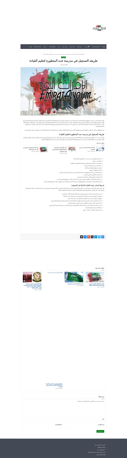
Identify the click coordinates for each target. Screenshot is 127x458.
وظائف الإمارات (52, 46)
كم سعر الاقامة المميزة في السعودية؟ (75, 283)
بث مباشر (45, 46)
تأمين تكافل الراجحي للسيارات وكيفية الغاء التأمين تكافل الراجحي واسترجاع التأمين (59, 149)
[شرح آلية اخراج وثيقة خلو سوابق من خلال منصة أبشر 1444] (44, 149)
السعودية (68, 54)
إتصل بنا (30, 46)
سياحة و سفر (65, 46)
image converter (101, 447)
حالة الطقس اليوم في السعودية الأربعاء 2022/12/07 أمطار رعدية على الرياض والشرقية (54, 385)
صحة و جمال (72, 46)
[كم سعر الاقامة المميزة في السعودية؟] (74, 277)
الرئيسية (103, 46)
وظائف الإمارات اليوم (101, 454)
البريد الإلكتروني (101, 424)
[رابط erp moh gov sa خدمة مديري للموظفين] (100, 149)
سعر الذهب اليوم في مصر (100, 444)
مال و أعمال (79, 46)
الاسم (103, 419)
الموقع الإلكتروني (58, 424)
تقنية (59, 46)
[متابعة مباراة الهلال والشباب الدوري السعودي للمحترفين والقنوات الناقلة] (95, 277)
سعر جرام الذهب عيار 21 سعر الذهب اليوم (96, 452)
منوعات (86, 46)
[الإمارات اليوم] (99, 28)
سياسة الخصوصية (37, 46)
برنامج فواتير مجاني (101, 449)
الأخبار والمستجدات (96, 46)
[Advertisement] (100, 10)
